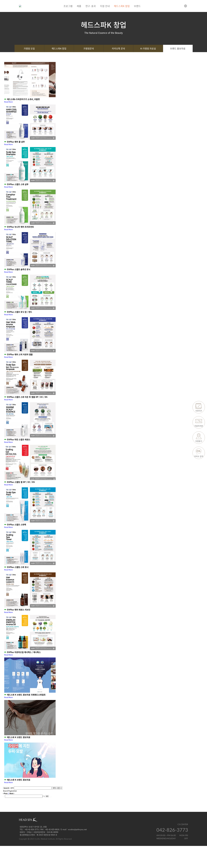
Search (6, 788)
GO (47, 796)
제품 (79, 6)
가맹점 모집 (29, 48)
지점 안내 (105, 6)
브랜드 (137, 6)
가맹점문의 (88, 48)
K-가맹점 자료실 (148, 48)
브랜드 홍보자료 (177, 48)
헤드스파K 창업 (122, 6)
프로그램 (68, 6)
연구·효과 (90, 6)
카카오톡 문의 (118, 48)
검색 (12, 788)
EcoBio (37, 838)
